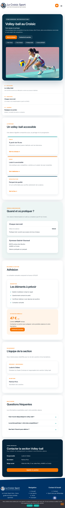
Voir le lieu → (13, 191)
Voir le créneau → (14, 151)
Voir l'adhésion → (14, 171)
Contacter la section (25, 37)
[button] (61, 6)
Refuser (36, 505)
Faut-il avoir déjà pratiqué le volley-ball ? (21, 417)
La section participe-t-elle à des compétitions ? (23, 423)
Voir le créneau (11, 37)
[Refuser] (62, 504)
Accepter (29, 505)
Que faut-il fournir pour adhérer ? (19, 429)
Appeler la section (32, 470)
